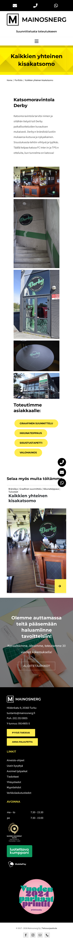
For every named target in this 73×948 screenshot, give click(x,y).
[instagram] (33, 935)
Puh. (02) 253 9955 (17, 718)
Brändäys (31, 489)
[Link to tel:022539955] (62, 462)
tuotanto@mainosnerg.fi (21, 713)
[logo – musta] (36, 15)
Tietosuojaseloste (49, 928)
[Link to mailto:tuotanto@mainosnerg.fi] (62, 472)
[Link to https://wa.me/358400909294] (62, 483)
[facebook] (26, 935)
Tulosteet (42, 489)
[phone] (47, 935)
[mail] (40, 935)
